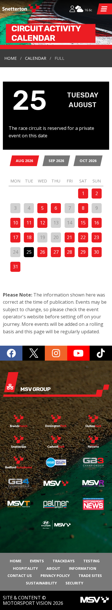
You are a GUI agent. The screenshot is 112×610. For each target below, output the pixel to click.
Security (74, 583)
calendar (35, 58)
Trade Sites (90, 575)
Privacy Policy (55, 575)
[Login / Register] (72, 9)
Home (10, 58)
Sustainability (41, 583)
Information (82, 568)
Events (37, 560)
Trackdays (64, 560)
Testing (91, 560)
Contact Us (19, 575)
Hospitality (25, 568)
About (53, 568)
